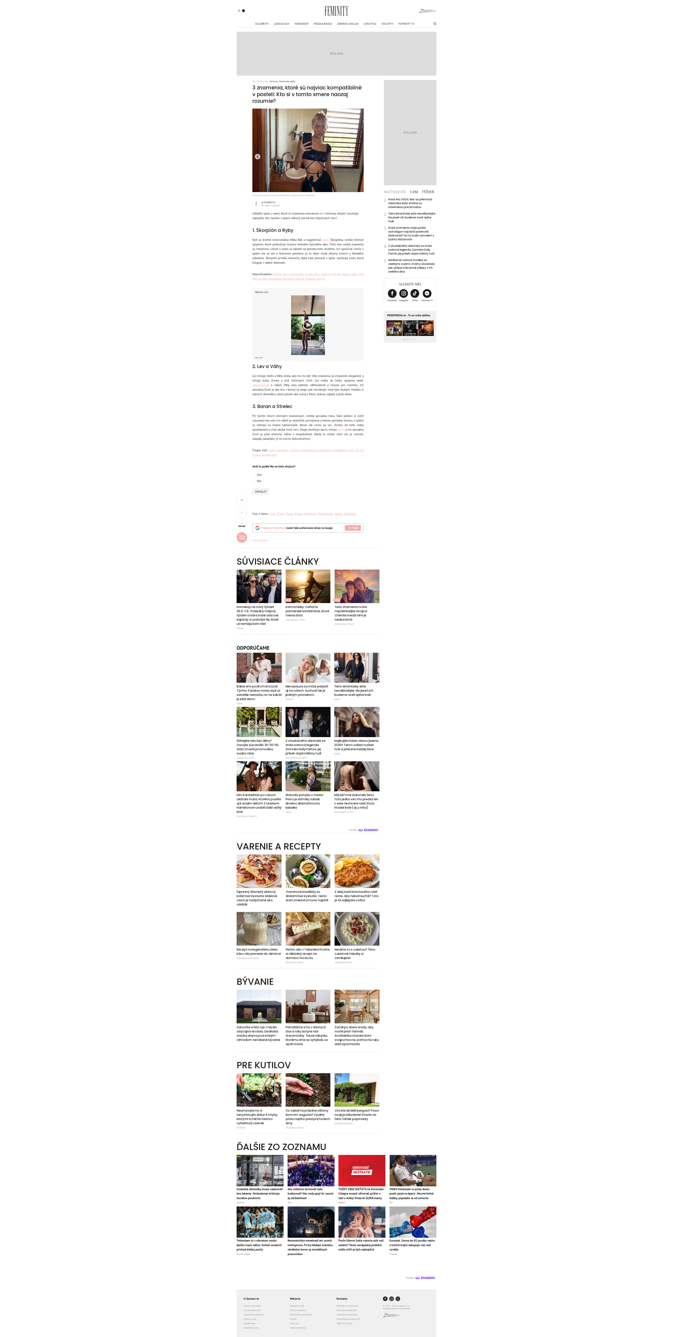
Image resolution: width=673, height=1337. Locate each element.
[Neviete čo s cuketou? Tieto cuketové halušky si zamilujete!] (357, 929)
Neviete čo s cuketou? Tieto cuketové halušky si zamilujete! (355, 953)
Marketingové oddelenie (348, 1319)
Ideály (338, 514)
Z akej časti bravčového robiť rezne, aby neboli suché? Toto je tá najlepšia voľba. (357, 896)
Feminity (274, 81)
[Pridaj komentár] (242, 501)
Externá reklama (298, 1310)
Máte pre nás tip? (344, 1323)
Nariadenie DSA (251, 1327)
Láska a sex (281, 23)
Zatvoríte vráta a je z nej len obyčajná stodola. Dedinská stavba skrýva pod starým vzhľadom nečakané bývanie (258, 1033)
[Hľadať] (434, 23)
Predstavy (310, 514)
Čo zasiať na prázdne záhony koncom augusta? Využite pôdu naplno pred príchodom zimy (308, 1116)
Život (280, 514)
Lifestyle (370, 23)
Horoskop (301, 23)
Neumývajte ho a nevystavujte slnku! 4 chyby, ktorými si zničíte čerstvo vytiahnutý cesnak (257, 1116)
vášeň (325, 240)
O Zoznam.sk (251, 1298)
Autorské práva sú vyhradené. (397, 1308)
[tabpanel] (410, 236)
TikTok (415, 300)
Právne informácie (252, 1305)
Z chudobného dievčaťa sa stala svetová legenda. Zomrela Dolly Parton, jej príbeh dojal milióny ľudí (411, 249)
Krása (297, 514)
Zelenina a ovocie (295, 1127)
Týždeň (428, 192)
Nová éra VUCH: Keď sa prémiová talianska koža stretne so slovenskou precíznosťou (410, 203)
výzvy (341, 430)
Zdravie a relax (347, 23)
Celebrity (262, 23)
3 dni (414, 192)
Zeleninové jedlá (343, 962)
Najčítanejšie (395, 192)
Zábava (240, 628)
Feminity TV (406, 23)
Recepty (387, 23)
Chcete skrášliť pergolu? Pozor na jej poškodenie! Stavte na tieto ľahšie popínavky (357, 1114)
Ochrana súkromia (252, 1310)
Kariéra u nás (250, 1319)
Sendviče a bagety (295, 962)
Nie (259, 481)
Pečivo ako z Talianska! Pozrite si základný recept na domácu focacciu (308, 953)
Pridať (354, 528)
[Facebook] (385, 1299)
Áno (259, 475)
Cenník (293, 1319)
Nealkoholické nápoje (248, 958)
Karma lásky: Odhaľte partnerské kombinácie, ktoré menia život (307, 611)
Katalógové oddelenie (347, 1314)
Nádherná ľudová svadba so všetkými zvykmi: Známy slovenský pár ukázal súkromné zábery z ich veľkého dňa (411, 265)
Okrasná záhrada (344, 1123)
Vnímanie (350, 514)
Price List (294, 1323)
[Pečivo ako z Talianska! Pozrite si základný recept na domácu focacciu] (308, 929)
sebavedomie (260, 385)
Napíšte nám (250, 1323)
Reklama (295, 1298)
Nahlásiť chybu (260, 540)
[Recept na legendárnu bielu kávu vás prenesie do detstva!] (259, 929)
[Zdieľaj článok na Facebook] (242, 513)
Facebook (392, 300)
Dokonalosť (325, 514)
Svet (272, 514)
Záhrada (241, 1127)
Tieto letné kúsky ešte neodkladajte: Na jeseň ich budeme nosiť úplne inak (412, 217)
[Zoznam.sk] (392, 1316)
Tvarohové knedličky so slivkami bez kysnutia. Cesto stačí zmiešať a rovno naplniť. (307, 896)
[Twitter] (398, 1299)
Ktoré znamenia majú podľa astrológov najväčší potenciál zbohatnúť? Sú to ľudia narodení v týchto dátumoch (411, 233)
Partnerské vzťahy (287, 81)
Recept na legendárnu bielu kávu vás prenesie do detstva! (259, 951)
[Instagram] (391, 1299)
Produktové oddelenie (347, 1305)
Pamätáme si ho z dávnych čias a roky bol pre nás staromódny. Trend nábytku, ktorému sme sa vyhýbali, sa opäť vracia (307, 1035)
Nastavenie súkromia (253, 1314)
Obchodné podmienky (300, 1314)
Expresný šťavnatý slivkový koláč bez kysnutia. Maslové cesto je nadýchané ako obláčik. (257, 898)
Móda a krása (323, 23)
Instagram (403, 300)
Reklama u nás (297, 1305)
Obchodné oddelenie (346, 1310)
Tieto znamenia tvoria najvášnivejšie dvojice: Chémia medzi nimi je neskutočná (351, 613)
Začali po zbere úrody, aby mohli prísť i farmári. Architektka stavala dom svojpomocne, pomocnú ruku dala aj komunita (357, 1035)
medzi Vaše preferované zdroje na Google (297, 528)
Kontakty (342, 1298)
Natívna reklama (297, 1327)
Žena (289, 514)
